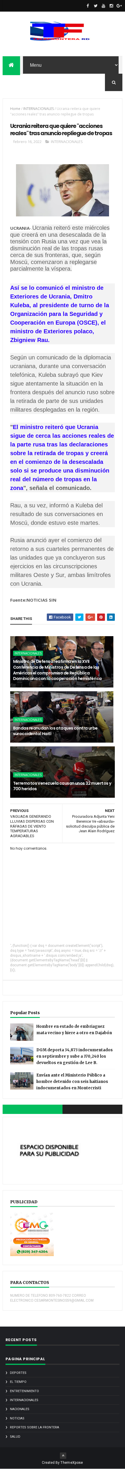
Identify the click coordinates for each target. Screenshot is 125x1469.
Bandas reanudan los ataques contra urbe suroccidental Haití (55, 731)
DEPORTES (18, 1373)
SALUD (15, 1437)
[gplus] (119, 6)
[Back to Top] (63, 1455)
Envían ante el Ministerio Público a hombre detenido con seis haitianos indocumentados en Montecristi (72, 1081)
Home (15, 108)
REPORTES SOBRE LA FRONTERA (34, 1427)
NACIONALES (19, 1409)
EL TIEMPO (18, 1382)
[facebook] (88, 6)
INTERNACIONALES (38, 108)
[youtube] (103, 6)
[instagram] (111, 6)
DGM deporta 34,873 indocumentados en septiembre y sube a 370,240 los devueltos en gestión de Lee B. (74, 1056)
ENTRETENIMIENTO (24, 1391)
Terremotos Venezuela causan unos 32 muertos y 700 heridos (62, 786)
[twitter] (95, 6)
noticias (17, 1418)
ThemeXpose (71, 1463)
